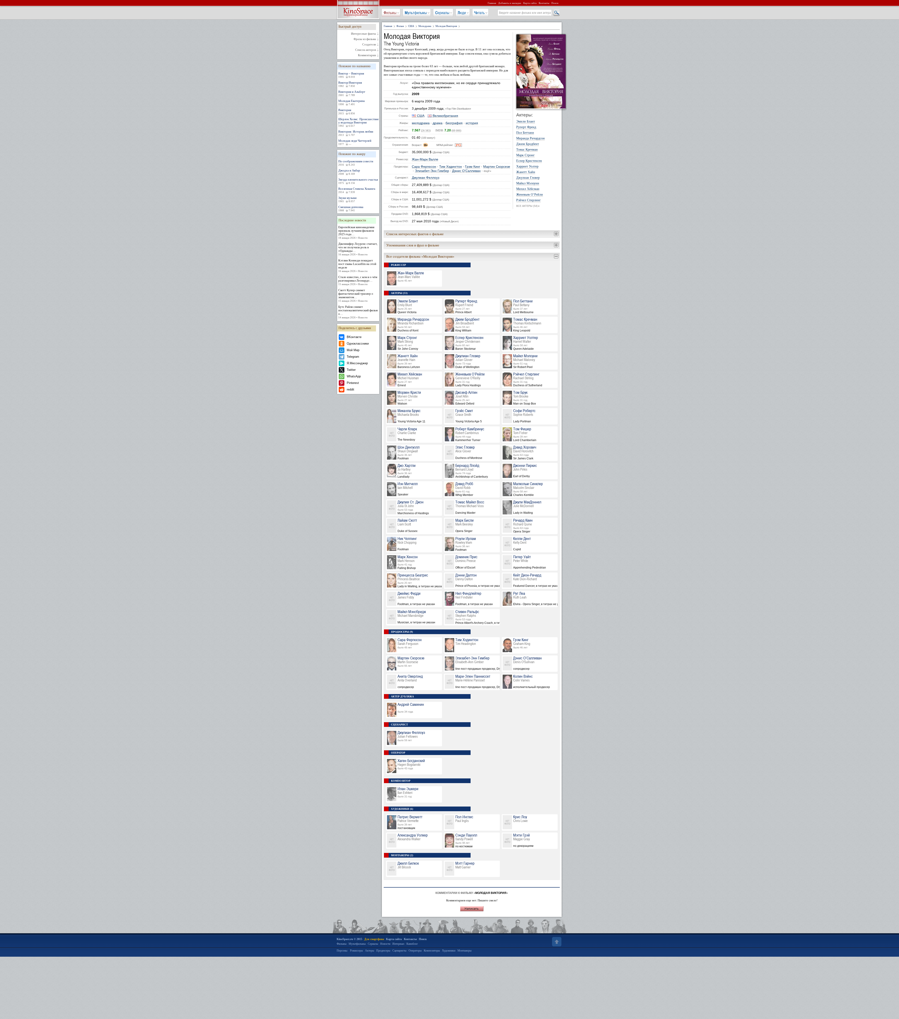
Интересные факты (363, 33)
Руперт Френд (526, 127)
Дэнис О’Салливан (466, 171)
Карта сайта (530, 3)
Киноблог (412, 943)
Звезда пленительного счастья (358, 181)
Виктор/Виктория (350, 84)
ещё (488, 171)
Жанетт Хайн (525, 172)
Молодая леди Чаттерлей (354, 142)
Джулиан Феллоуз (425, 177)
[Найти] (556, 12)
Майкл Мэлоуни (527, 183)
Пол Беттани (525, 132)
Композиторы (432, 950)
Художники (448, 950)
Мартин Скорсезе (496, 166)
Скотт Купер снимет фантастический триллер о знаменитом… (355, 295)
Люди (462, 12)
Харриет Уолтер (527, 166)
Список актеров (365, 50)
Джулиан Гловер (528, 177)
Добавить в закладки (509, 3)
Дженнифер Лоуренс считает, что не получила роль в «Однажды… (357, 249)
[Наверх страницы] (556, 942)
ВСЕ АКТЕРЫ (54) (528, 206)
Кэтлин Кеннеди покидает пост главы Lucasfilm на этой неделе (357, 265)
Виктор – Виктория (351, 75)
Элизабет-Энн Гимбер (432, 171)
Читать (479, 12)
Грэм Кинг (472, 166)
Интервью (398, 943)
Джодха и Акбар (349, 172)
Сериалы (442, 12)
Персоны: (342, 950)
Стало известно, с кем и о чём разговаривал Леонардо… (357, 280)
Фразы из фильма (365, 39)
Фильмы (390, 12)
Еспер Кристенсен (529, 161)
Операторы (415, 950)
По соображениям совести (355, 163)
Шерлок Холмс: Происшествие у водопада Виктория (358, 122)
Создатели (369, 44)
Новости (385, 943)
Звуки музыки (347, 199)
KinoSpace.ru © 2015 (349, 939)
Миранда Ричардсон (530, 138)
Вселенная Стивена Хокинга (356, 190)
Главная (492, 3)
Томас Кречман (527, 149)
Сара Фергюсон (424, 166)
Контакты (544, 3)
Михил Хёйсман (527, 189)
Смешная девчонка (350, 208)
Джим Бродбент (527, 144)
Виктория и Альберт (351, 93)
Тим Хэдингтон (450, 166)
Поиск (554, 3)
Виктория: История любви (355, 133)
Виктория (346, 111)
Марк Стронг (525, 155)
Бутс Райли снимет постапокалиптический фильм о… (358, 312)
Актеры (369, 950)
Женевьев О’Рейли (529, 194)
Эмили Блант (525, 121)
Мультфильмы (416, 12)
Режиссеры (356, 950)
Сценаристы (399, 950)
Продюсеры (383, 950)
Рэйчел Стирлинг (528, 200)
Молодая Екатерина (351, 102)
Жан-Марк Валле (425, 159)
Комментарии (367, 55)
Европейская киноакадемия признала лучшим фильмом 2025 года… (356, 232)
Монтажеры (464, 950)
